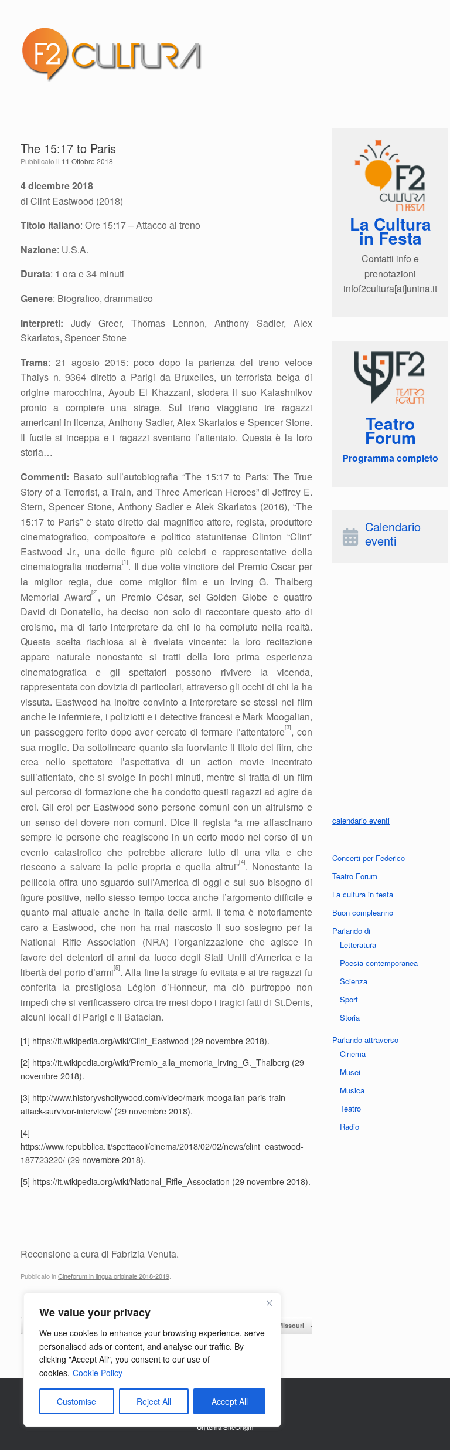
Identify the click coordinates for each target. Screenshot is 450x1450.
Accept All (230, 1401)
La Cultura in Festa (390, 231)
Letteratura (358, 944)
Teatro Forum (354, 876)
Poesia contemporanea (379, 962)
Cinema (353, 1053)
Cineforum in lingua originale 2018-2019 (113, 1275)
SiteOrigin (238, 1427)
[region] (152, 1360)
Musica (352, 1090)
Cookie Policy (97, 1372)
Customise (76, 1401)
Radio (349, 1126)
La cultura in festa (362, 894)
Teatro (350, 1108)
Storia (350, 1017)
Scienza (353, 981)
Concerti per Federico (368, 857)
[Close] (269, 1303)
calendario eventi (361, 820)
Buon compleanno (362, 912)
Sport (349, 999)
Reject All (154, 1401)
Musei (350, 1072)
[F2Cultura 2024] (111, 54)
